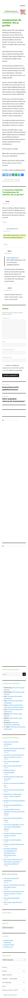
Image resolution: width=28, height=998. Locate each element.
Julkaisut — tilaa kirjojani (9, 978)
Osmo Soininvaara (9, 179)
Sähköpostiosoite (8, 349)
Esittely (4, 971)
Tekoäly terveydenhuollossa (12, 840)
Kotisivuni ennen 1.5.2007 (10, 990)
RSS (16, 874)
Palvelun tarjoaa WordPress (10, 995)
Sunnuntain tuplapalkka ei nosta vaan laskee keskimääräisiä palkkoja (14, 827)
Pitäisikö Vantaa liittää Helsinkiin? (14, 801)
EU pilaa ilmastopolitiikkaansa (13, 805)
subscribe (5, 370)
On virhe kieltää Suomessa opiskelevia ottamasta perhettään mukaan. (14, 812)
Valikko (22, 5)
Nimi (4, 342)
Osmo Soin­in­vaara (12, 258)
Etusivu (4, 967)
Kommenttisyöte (9, 945)
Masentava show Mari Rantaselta (14, 790)
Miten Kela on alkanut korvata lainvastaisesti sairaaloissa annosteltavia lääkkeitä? (13, 862)
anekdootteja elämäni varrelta (10, 181)
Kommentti (6, 318)
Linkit (4, 986)
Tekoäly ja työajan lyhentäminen (14, 844)
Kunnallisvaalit (6, 982)
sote (19, 181)
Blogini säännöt (7, 975)
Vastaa (4, 222)
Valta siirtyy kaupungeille (11, 761)
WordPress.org (8, 947)
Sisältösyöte (7, 942)
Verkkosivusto (7, 357)
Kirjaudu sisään (8, 940)
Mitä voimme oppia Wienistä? (13, 766)
